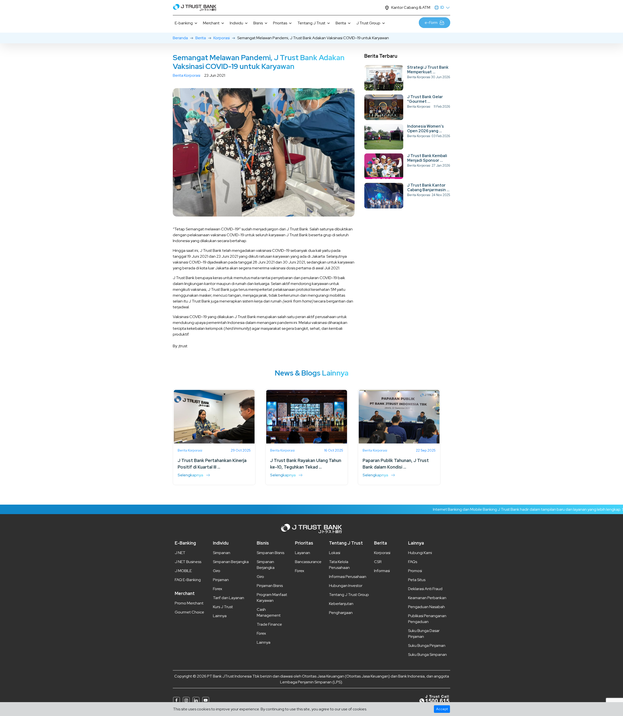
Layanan (302, 552)
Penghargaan (341, 612)
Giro (216, 570)
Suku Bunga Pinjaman (426, 645)
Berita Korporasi (186, 75)
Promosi (415, 570)
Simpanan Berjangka (231, 561)
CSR (378, 561)
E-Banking (185, 543)
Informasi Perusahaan (347, 576)
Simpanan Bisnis (270, 552)
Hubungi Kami (420, 552)
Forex (217, 588)
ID (442, 7)
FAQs (412, 561)
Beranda (180, 37)
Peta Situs (416, 579)
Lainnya (220, 615)
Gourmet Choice (189, 612)
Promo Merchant (189, 603)
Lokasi (334, 552)
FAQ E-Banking (188, 579)
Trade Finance (269, 624)
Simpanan (221, 552)
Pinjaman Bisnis (270, 585)
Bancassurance (308, 561)
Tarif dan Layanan (228, 597)
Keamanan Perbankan (427, 597)
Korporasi (221, 37)
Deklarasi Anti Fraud (425, 588)
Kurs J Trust (223, 606)
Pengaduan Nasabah (426, 606)
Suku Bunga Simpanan (427, 654)
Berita (200, 37)
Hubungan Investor (345, 585)
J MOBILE (183, 570)
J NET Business (188, 561)
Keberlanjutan (341, 603)
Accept (442, 709)
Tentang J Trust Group (349, 594)
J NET (180, 552)
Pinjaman (221, 579)
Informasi (382, 570)
